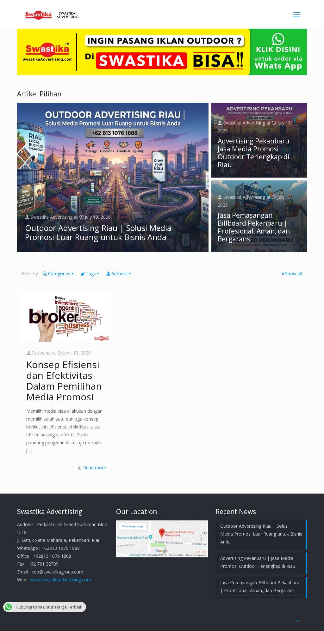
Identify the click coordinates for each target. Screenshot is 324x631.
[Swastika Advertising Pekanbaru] (52, 14)
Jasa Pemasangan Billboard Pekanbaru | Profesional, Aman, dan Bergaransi (254, 227)
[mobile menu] (296, 14)
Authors (119, 273)
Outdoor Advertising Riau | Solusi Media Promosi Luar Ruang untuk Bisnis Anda (98, 232)
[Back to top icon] (298, 621)
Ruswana (41, 353)
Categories (59, 273)
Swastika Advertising (51, 217)
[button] (113, 177)
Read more (94, 467)
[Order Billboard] (162, 73)
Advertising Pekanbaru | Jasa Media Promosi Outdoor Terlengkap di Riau (256, 153)
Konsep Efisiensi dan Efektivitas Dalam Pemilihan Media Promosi (64, 380)
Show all (293, 273)
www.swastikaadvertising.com (60, 580)
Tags (91, 273)
